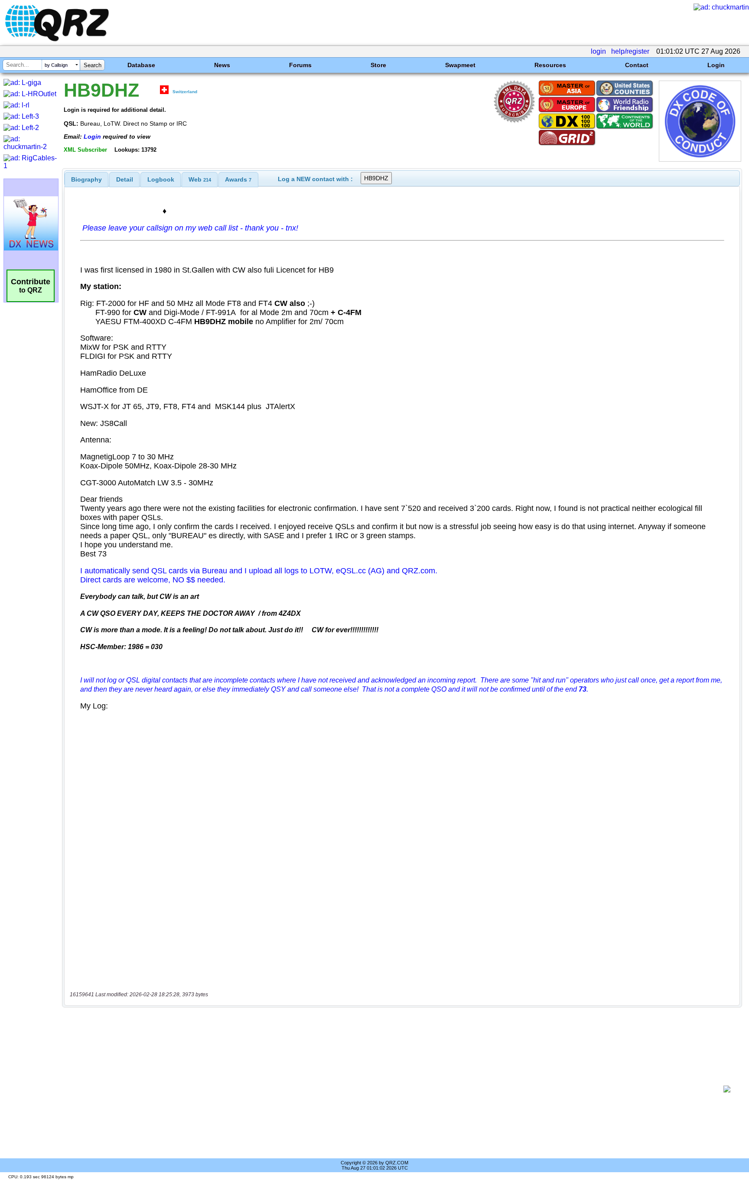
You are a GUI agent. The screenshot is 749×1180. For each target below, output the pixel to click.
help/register (630, 51)
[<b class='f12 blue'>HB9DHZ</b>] (700, 159)
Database (141, 65)
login (598, 51)
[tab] (86, 179)
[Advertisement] (394, 1089)
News (222, 65)
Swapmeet (460, 65)
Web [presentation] (200, 179)
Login (716, 65)
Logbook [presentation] (160, 179)
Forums (300, 65)
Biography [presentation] (86, 179)
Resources (550, 65)
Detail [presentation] (124, 179)
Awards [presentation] (238, 179)
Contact (636, 65)
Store (378, 65)
